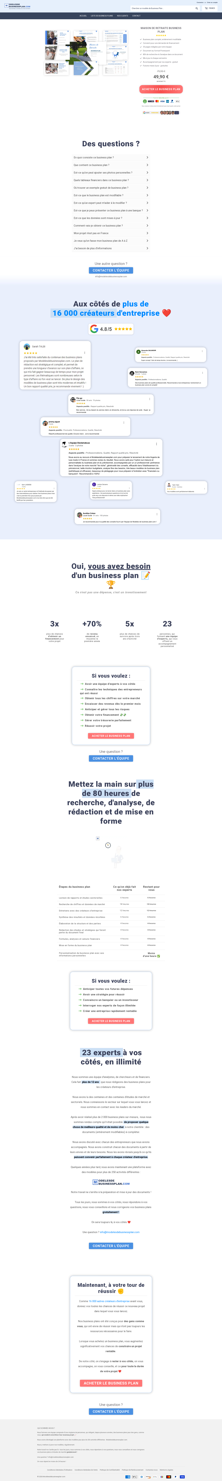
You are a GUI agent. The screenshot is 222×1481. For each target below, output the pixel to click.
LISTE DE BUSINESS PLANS (102, 16)
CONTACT (136, 16)
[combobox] (165, 8)
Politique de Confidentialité (110, 1470)
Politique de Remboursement (132, 1470)
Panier (212, 8)
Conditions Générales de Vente (86, 1470)
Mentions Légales (166, 1470)
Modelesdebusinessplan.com (54, 1477)
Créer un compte (212, 2)
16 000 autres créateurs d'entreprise (109, 1301)
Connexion (200, 2)
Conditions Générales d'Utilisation (59, 1470)
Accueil (83, 16)
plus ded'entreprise (105, 308)
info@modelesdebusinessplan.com (120, 1232)
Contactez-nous (152, 1470)
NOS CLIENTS (122, 16)
